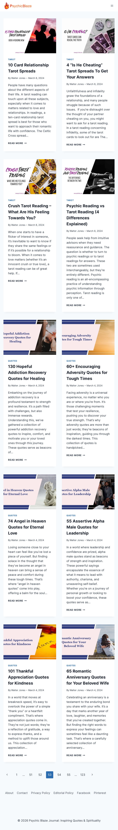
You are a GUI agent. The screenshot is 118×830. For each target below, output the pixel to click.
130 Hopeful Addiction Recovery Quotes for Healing (27, 372)
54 (59, 774)
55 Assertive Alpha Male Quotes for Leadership (85, 527)
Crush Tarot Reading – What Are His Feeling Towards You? (29, 211)
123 (82, 774)
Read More (17, 143)
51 (30, 774)
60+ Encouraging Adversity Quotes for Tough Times (86, 372)
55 (68, 774)
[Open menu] (112, 5)
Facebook (83, 793)
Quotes (12, 361)
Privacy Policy (40, 793)
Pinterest (100, 793)
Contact (22, 793)
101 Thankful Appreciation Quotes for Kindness (28, 677)
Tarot (11, 59)
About (9, 793)
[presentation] (29, 35)
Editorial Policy (64, 793)
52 (40, 774)
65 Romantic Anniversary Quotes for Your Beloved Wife (87, 677)
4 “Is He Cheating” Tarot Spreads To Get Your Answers (87, 71)
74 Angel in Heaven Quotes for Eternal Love (27, 527)
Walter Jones (18, 78)
